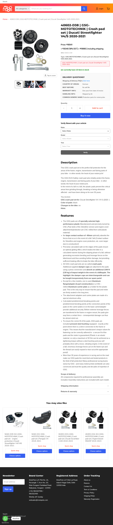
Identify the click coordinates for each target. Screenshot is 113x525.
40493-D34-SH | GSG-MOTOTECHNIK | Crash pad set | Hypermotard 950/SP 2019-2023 (94, 437)
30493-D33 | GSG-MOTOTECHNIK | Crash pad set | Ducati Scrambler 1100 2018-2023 (68, 437)
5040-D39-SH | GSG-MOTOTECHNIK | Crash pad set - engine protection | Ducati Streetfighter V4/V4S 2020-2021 (14, 440)
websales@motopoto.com (38, 500)
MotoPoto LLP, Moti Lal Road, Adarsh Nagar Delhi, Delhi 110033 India (67, 482)
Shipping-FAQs (89, 496)
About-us (87, 480)
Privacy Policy (89, 493)
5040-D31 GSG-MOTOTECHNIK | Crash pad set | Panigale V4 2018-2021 (41, 437)
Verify (85, 152)
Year (62, 143)
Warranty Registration (91, 499)
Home (5, 19)
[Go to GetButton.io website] (5, 522)
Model (63, 135)
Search (5, 2)
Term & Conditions (90, 489)
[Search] (84, 8)
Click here (86, 81)
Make (63, 127)
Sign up (8, 489)
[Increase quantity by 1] (80, 108)
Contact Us (88, 486)
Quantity (64, 103)
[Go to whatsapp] (5, 518)
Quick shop (15, 451)
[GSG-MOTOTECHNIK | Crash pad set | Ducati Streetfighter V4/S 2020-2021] (85, 67)
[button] (19, 84)
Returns (87, 483)
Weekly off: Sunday (36, 497)
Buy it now (85, 115)
